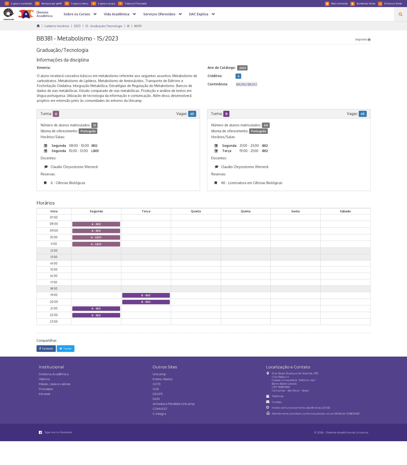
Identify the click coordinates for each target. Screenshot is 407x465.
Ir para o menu (77, 3)
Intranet (44, 394)
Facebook (47, 348)
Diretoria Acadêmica (54, 374)
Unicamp (159, 374)
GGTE (157, 384)
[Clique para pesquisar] (400, 14)
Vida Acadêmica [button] (116, 14)
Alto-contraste (339, 3)
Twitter (67, 348)
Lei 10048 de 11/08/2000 (344, 413)
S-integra (159, 414)
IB (128, 26)
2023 (77, 26)
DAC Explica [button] (198, 14)
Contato (277, 402)
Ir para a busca (104, 3)
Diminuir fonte (393, 3)
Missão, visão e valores (54, 384)
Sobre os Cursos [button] (77, 14)
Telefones (278, 396)
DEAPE (158, 394)
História (44, 379)
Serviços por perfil (49, 3)
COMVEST (160, 409)
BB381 (138, 26)
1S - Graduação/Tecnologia (103, 26)
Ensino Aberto (163, 379)
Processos (46, 389)
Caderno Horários (56, 26)
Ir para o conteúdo (19, 3)
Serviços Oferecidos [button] (159, 14)
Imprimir (361, 39)
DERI (156, 399)
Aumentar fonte (366, 3)
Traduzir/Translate (133, 3)
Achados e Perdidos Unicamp (174, 404)
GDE (156, 389)
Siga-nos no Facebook (58, 432)
